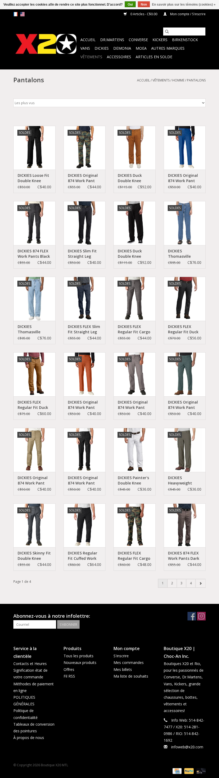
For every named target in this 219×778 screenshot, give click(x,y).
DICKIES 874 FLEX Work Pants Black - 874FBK (34, 253)
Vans (85, 48)
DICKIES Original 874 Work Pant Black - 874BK (83, 480)
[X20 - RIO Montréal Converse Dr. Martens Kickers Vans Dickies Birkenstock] (46, 44)
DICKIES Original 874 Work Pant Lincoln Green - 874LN (183, 405)
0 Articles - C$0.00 (144, 14)
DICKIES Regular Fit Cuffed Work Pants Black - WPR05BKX (82, 555)
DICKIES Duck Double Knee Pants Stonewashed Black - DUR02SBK (134, 253)
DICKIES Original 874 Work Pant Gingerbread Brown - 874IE (83, 405)
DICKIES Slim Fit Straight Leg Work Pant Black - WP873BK (84, 253)
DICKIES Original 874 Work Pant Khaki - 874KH (33, 480)
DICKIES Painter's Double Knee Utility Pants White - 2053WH (133, 480)
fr (15, 14)
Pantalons (196, 80)
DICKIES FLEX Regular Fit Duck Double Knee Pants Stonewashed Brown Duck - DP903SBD (33, 405)
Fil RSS (69, 676)
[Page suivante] (200, 583)
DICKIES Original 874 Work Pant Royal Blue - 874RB (183, 178)
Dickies (102, 48)
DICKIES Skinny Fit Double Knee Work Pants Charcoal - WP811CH (34, 555)
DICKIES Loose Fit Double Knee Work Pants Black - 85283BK (34, 178)
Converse (138, 39)
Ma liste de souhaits (131, 676)
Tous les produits (78, 655)
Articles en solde (154, 56)
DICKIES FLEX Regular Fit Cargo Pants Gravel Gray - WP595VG (134, 329)
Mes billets (123, 669)
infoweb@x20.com (187, 746)
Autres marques (168, 48)
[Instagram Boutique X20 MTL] (201, 616)
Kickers (159, 39)
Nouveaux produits (80, 662)
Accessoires (119, 56)
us (22, 14)
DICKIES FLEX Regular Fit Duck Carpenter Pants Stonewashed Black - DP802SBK (184, 329)
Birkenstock (185, 39)
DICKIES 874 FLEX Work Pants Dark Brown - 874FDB (183, 555)
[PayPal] (188, 770)
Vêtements (91, 56)
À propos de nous (28, 737)
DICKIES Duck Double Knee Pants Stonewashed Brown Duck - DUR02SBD (130, 178)
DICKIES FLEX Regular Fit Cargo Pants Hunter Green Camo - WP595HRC (134, 555)
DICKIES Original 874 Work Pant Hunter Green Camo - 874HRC (83, 178)
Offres (69, 669)
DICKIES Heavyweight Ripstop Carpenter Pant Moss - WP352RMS (184, 480)
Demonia (122, 48)
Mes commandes (129, 662)
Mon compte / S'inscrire (187, 14)
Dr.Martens (112, 39)
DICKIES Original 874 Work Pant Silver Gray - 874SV (133, 405)
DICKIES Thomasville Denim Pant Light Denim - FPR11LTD (34, 329)
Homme (178, 80)
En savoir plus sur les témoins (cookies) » (184, 4)
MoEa (141, 48)
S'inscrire (121, 655)
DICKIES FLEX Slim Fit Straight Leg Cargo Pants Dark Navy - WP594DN (84, 329)
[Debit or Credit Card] (200, 770)
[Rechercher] (167, 31)
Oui (130, 4)
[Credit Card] (176, 770)
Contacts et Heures (30, 663)
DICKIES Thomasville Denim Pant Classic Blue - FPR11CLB (180, 253)
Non (144, 4)
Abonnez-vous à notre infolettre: (51, 616)
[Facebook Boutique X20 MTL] (191, 616)
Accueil (88, 39)
